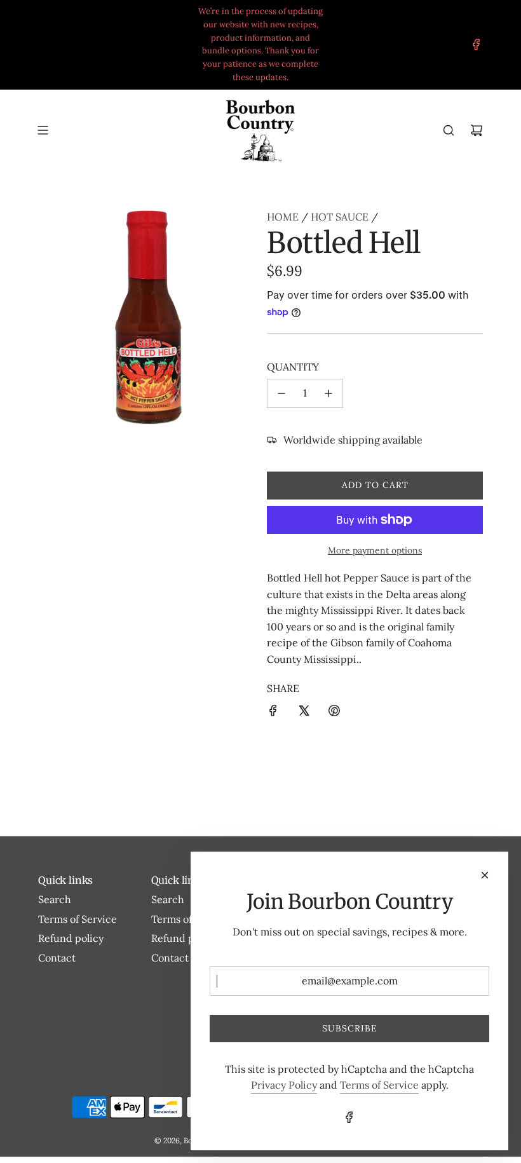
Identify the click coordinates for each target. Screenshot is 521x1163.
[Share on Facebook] (273, 713)
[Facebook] (477, 44)
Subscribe (349, 1028)
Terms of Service (379, 1084)
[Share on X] (304, 713)
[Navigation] (43, 130)
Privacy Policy (284, 1084)
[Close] (485, 875)
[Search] (449, 130)
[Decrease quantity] (281, 393)
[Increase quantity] (328, 393)
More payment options (375, 550)
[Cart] (477, 130)
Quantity (293, 366)
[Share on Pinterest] (334, 713)
